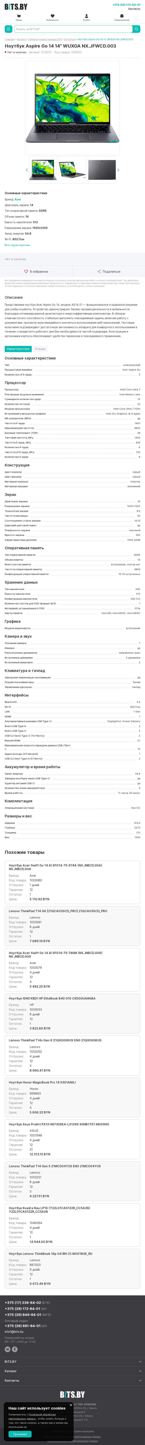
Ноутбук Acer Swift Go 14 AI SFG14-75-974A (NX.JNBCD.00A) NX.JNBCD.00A (55, 867)
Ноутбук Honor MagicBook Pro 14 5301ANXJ (42, 1082)
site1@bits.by (14, 1331)
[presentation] (26, 170)
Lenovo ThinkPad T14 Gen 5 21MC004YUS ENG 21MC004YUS (55, 1166)
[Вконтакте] (7, 1349)
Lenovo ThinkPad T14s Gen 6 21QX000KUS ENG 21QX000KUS (55, 1040)
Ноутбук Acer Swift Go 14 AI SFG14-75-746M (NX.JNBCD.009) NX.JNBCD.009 (56, 954)
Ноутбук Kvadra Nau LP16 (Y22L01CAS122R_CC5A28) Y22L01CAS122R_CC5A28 (49, 1209)
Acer (18, 199)
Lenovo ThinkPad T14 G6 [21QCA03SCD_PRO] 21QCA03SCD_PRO (58, 911)
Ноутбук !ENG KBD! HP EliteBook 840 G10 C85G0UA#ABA (52, 998)
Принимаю (20, 1434)
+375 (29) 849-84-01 (28, 1315)
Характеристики (18, 348)
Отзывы (40, 348)
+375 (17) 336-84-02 (27, 1303)
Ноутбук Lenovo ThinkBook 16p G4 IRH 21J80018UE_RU (50, 1254)
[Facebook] (15, 1349)
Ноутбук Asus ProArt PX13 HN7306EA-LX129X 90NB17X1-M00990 (59, 1124)
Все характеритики (17, 245)
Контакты (134, 8)
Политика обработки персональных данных (72, 1441)
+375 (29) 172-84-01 (126, 4)
